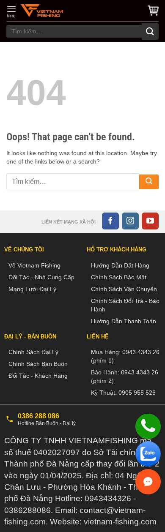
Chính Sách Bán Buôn (38, 363)
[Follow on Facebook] (110, 221)
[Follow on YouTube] (150, 221)
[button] (11, 11)
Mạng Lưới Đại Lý (32, 289)
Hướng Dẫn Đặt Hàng (120, 265)
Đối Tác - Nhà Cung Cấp (41, 277)
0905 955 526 (137, 392)
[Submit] (150, 31)
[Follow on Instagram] (130, 221)
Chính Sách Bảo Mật (118, 277)
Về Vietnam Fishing (34, 265)
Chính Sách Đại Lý (33, 352)
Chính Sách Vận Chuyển (124, 289)
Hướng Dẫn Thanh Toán (123, 321)
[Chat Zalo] (148, 454)
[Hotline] (148, 426)
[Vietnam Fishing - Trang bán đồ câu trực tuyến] (42, 10)
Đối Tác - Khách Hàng (38, 375)
